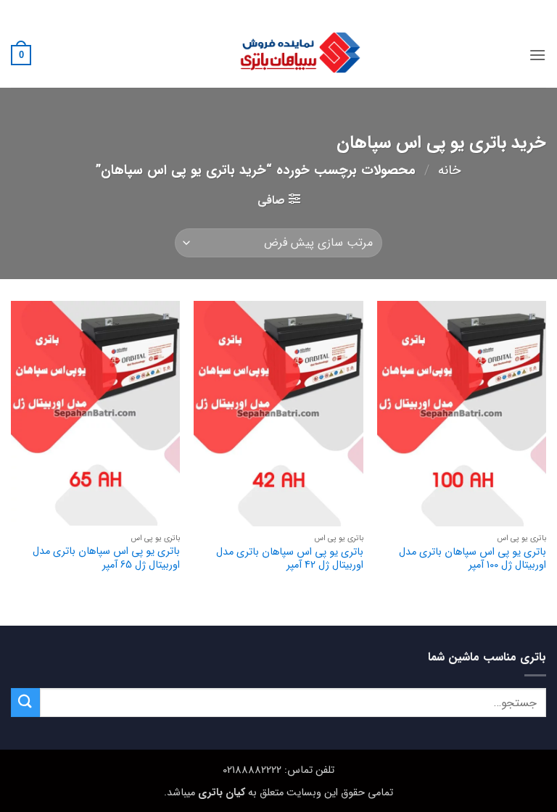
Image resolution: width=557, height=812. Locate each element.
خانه (449, 170)
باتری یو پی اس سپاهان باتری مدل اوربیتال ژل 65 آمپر (106, 558)
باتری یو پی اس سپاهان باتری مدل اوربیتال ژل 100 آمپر (472, 559)
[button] (537, 54)
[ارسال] (25, 702)
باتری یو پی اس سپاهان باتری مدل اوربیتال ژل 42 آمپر (289, 559)
